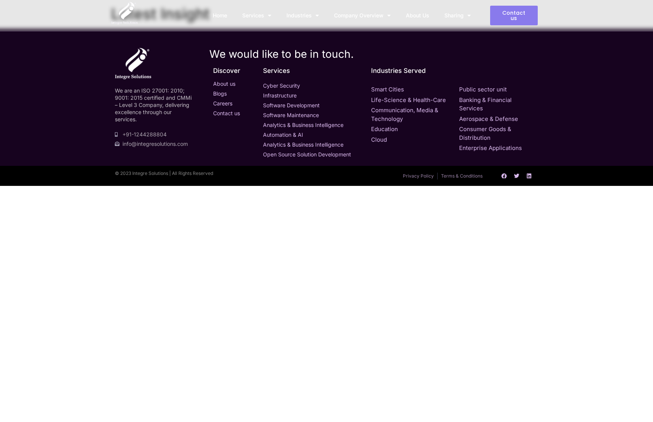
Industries (299, 15)
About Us (417, 15)
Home (220, 15)
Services (253, 15)
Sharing (454, 15)
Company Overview (359, 15)
